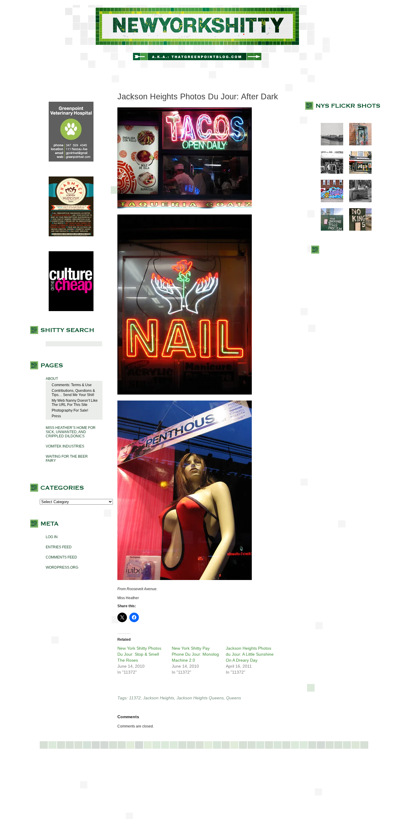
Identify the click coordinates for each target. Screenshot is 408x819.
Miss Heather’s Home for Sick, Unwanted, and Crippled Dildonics (71, 432)
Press (56, 416)
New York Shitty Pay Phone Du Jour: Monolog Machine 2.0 (195, 654)
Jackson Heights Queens (200, 697)
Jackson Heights (158, 697)
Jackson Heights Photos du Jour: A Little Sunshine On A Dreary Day (250, 654)
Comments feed (61, 557)
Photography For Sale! (70, 410)
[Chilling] (357, 201)
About (52, 379)
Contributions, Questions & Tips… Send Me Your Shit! (73, 393)
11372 (135, 697)
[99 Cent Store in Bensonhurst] (329, 173)
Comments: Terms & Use (72, 385)
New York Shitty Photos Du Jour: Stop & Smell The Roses (139, 654)
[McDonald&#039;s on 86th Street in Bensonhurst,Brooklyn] (357, 173)
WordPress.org (62, 567)
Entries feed (59, 547)
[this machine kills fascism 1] (329, 229)
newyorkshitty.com (204, 36)
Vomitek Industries (65, 446)
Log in (52, 537)
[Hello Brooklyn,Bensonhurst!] (329, 201)
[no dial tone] (357, 144)
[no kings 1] (357, 229)
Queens (233, 697)
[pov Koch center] (329, 144)
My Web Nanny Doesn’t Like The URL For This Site (75, 402)
